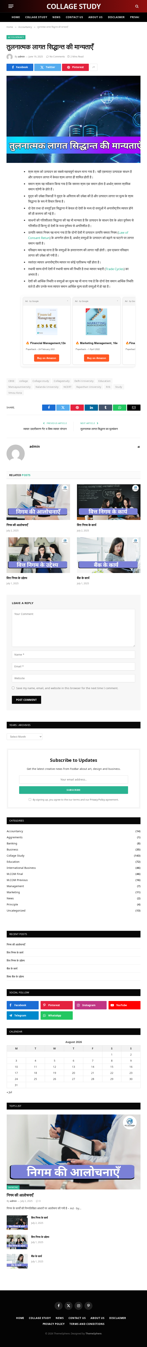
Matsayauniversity (19, 387)
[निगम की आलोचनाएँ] (38, 502)
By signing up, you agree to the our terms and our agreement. (75, 799)
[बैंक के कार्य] (108, 555)
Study (118, 387)
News (56, 17)
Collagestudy (62, 381)
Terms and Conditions (86, 1324)
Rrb (108, 387)
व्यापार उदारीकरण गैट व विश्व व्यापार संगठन (45, 429)
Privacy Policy (97, 799)
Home (16, 17)
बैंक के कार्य (83, 578)
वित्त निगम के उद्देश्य (17, 578)
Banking (12, 843)
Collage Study (36, 17)
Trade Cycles (115, 269)
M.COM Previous (17, 880)
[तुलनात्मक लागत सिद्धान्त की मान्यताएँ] (73, 119)
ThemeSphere (93, 1333)
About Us (95, 17)
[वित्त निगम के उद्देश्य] (38, 555)
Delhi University (84, 381)
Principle (12, 904)
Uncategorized (16, 910)
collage (23, 381)
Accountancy (16, 37)
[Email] (10, 220)
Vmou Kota (15, 392)
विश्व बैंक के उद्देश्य (15, 976)
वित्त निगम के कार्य (86, 525)
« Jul (9, 1092)
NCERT (68, 387)
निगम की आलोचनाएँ (17, 525)
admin (21, 56)
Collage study (41, 381)
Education (104, 381)
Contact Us (74, 17)
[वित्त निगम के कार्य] (108, 502)
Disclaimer (116, 17)
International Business (21, 868)
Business (12, 849)
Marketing (13, 892)
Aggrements (15, 837)
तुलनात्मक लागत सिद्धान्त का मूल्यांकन (99, 429)
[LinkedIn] (10, 201)
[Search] (137, 6)
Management (15, 886)
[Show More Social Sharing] (93, 67)
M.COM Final (15, 874)
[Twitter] (10, 191)
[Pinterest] (10, 211)
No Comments (57, 56)
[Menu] (10, 6)
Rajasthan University (88, 387)
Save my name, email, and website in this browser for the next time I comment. (67, 688)
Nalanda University (47, 387)
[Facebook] (10, 182)
